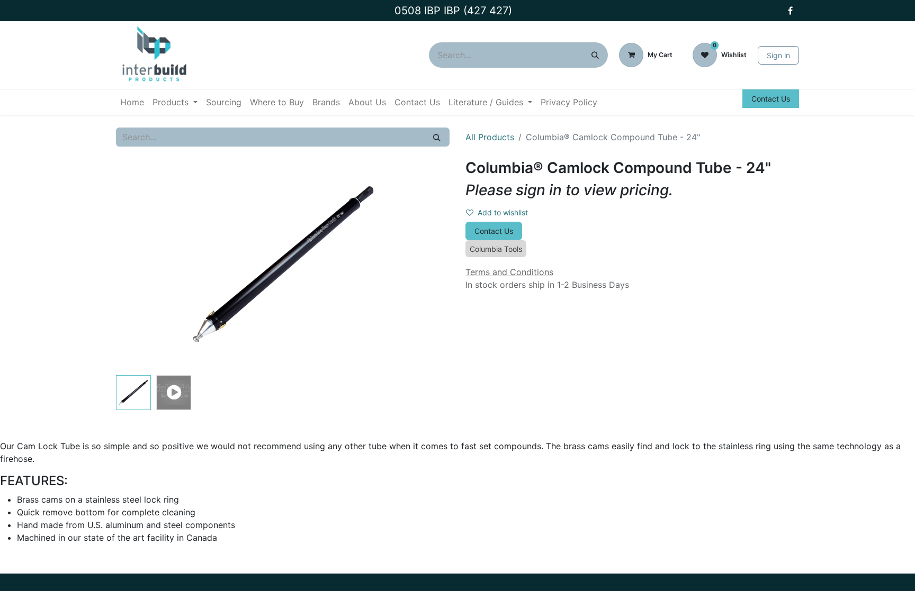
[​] (790, 10)
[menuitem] (132, 102)
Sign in (778, 55)
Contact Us (770, 98)
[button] (141, 265)
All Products (489, 137)
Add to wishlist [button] (503, 212)
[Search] (595, 55)
